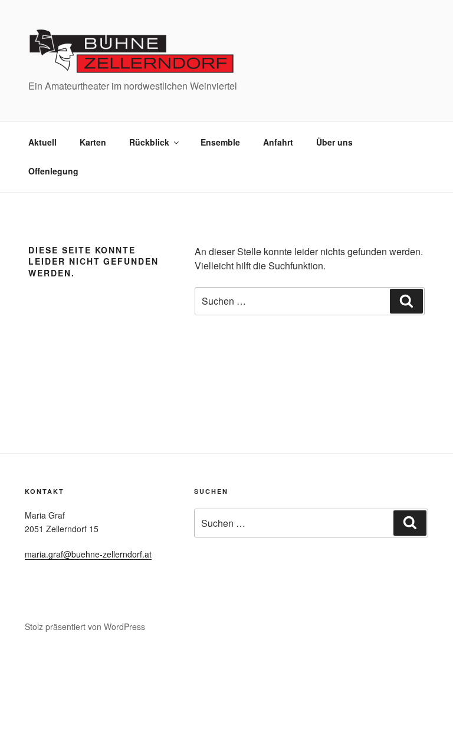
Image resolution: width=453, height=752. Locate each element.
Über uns (334, 142)
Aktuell (42, 142)
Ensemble (220, 142)
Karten (93, 142)
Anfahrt (278, 142)
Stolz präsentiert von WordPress (85, 626)
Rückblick (149, 142)
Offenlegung (53, 171)
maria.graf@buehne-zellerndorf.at (88, 554)
